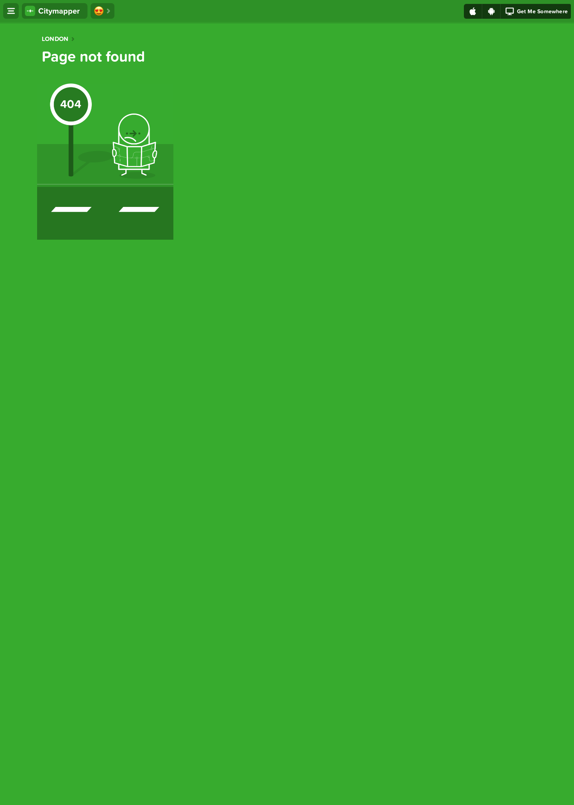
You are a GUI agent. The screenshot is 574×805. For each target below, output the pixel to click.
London (55, 39)
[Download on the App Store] (473, 11)
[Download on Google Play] (491, 11)
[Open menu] (11, 11)
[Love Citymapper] (102, 11)
